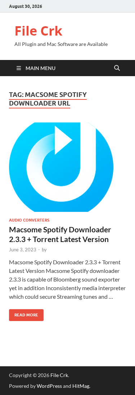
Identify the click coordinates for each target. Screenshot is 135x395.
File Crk (38, 31)
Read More (23, 313)
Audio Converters (29, 220)
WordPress (49, 386)
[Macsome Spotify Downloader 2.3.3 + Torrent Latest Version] (67, 167)
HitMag (80, 386)
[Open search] (117, 68)
